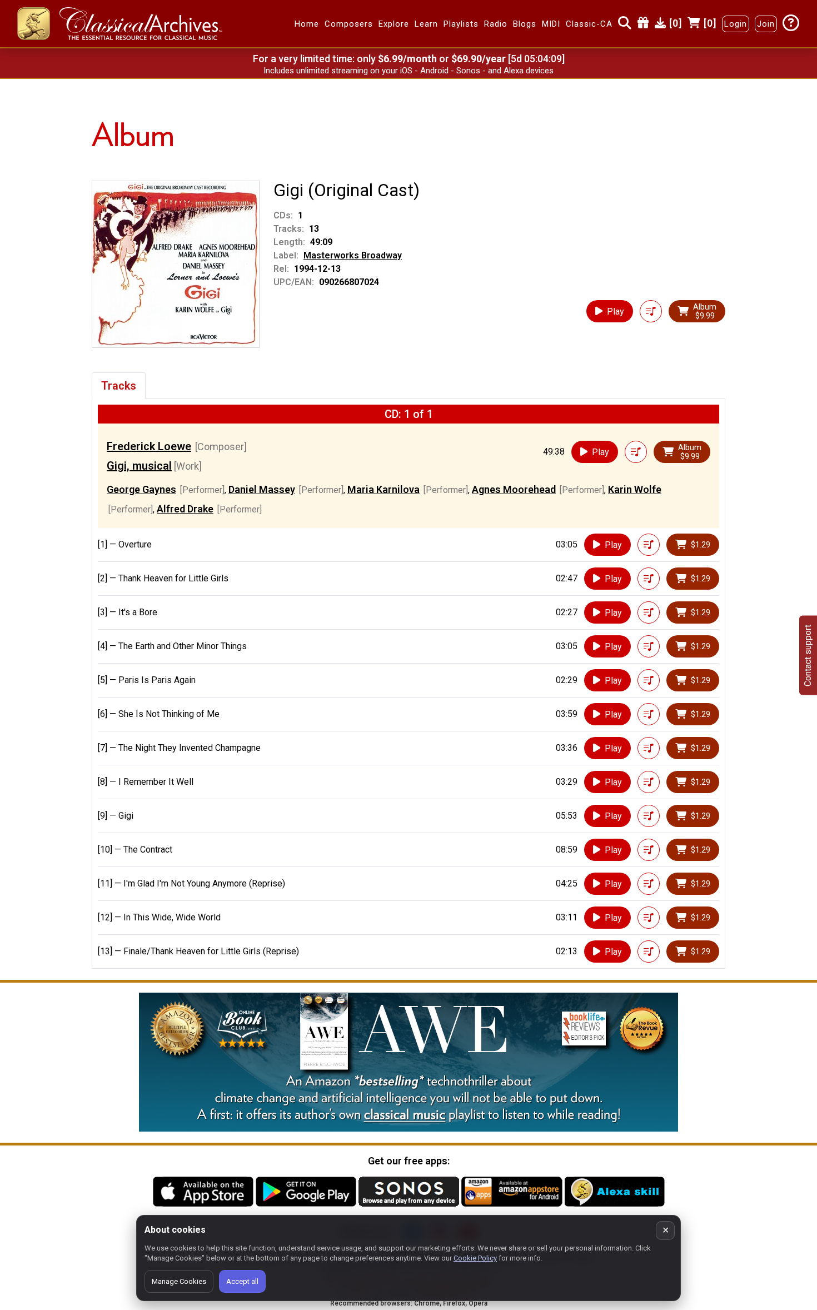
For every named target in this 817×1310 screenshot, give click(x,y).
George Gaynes (141, 489)
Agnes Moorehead (514, 489)
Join (766, 24)
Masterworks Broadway (352, 255)
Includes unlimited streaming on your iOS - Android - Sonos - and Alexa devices (408, 71)
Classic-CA (589, 24)
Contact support (808, 655)
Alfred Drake (185, 509)
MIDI (551, 24)
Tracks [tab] (118, 385)
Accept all (242, 1281)
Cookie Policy (475, 1258)
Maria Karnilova (383, 489)
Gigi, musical (139, 465)
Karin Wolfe (634, 489)
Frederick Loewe (149, 446)
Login (735, 24)
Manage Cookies (179, 1281)
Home (307, 24)
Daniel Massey (261, 489)
